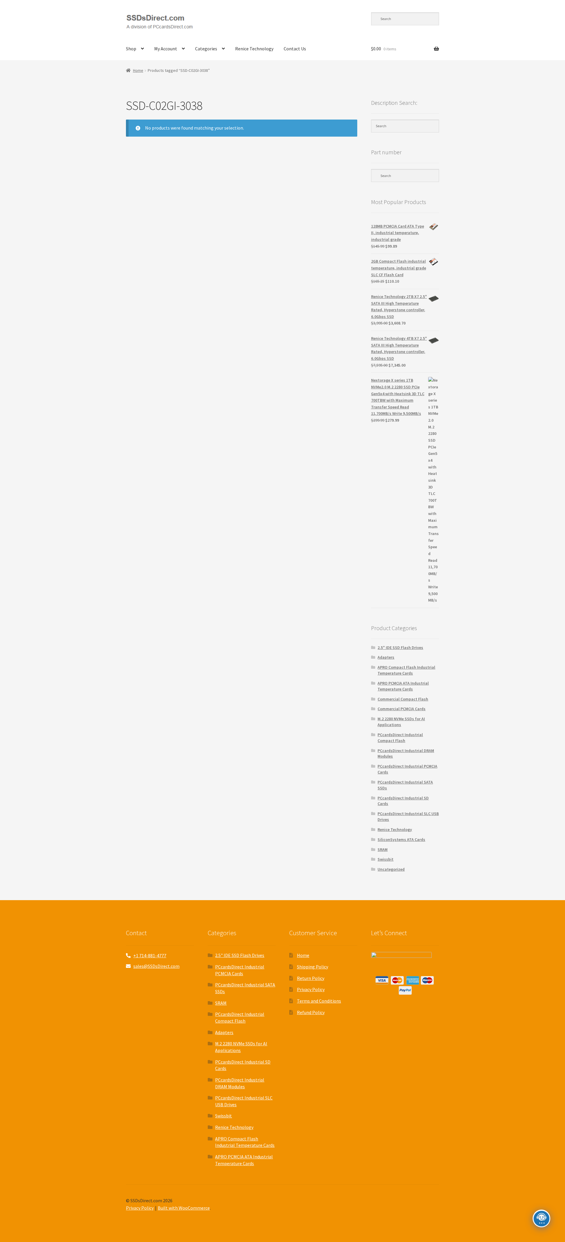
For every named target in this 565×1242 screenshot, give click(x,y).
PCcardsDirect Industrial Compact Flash (400, 737)
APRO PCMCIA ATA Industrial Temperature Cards (403, 686)
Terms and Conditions (319, 1001)
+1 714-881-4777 (149, 955)
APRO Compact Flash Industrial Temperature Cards (406, 670)
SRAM (383, 849)
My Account (165, 49)
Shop (131, 49)
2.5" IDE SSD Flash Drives (400, 647)
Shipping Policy (312, 967)
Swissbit (385, 859)
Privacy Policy (311, 989)
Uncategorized (391, 869)
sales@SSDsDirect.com (156, 966)
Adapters (386, 657)
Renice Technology (254, 49)
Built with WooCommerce (184, 1208)
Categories (206, 49)
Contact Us (295, 49)
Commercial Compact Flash (403, 699)
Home (138, 70)
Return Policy (310, 978)
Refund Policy (311, 1012)
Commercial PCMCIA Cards (402, 708)
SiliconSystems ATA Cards (401, 839)
